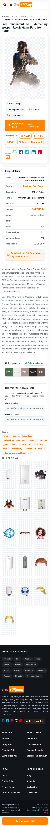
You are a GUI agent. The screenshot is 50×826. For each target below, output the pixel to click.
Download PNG (25, 125)
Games (41, 186)
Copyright (10, 805)
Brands (17, 670)
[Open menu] (11, 5)
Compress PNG (34, 744)
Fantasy (7, 676)
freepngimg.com (37, 807)
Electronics (31, 665)
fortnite (6, 436)
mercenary (17, 449)
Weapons (42, 670)
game (5, 444)
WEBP (26, 135)
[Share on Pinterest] (40, 153)
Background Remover (37, 756)
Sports (6, 670)
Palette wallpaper (35, 363)
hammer (32, 440)
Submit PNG (32, 793)
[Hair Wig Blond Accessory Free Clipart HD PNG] (9, 621)
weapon (43, 440)
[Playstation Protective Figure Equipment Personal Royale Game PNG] (41, 474)
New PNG (6, 739)
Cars (17, 659)
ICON (11, 142)
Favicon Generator (35, 750)
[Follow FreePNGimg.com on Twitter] (7, 721)
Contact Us (32, 787)
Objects (18, 676)
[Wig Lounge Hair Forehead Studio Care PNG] (41, 533)
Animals (7, 659)
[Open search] (5, 5)
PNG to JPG (32, 739)
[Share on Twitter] (27, 153)
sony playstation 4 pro (22, 436)
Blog (29, 776)
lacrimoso (38, 444)
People (27, 659)
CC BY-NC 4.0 (38, 209)
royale (6, 449)
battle (14, 444)
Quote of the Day (9, 756)
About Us (31, 781)
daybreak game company (14, 440)
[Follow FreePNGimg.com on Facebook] (3, 721)
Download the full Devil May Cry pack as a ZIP (25, 255)
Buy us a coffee (36, 721)
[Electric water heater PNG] (9, 474)
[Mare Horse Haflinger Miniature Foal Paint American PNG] (25, 533)
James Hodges (37, 215)
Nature (18, 665)
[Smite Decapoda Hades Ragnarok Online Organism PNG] (9, 504)
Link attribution (11, 403)
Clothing (29, 670)
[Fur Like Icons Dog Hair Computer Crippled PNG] (41, 562)
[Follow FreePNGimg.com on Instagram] (16, 721)
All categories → (34, 676)
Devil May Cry (29, 186)
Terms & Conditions (11, 793)
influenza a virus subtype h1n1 (16, 453)
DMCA (4, 776)
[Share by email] (7, 158)
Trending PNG (8, 750)
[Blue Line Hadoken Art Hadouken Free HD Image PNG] (9, 533)
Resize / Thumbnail (31, 142)
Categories (7, 744)
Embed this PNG (12, 414)
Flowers (7, 665)
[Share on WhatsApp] (14, 153)
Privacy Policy (8, 787)
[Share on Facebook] (21, 153)
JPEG (40, 135)
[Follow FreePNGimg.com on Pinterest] (12, 721)
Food (38, 659)
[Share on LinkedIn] (33, 153)
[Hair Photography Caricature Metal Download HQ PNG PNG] (41, 591)
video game (25, 444)
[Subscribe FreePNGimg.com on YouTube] (20, 721)
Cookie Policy (8, 781)
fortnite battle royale (35, 449)
